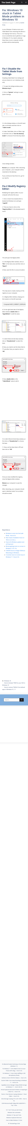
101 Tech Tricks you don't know (14, 1110)
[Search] (21, 700)
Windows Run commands (14, 1112)
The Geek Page (8, 2)
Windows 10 (7, 681)
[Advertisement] (14, 55)
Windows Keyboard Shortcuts (14, 1117)
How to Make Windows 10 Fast (14, 1120)
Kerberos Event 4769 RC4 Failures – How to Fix (14, 1078)
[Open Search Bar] (22, 2)
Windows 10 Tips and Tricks (14, 1115)
